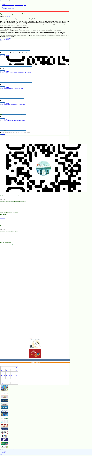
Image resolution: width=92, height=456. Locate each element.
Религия (25, 5)
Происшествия (17, 5)
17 (1, 375)
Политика (7, 5)
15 (14, 372)
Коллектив (12, 8)
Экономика (11, 5)
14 (11, 372)
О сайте (3, 8)
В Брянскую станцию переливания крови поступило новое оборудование (13, 114)
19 (6, 375)
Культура (21, 5)
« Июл (2, 383)
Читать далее (2, 54)
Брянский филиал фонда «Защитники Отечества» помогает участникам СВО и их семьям (16, 82)
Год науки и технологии (20, 6)
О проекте (4, 451)
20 (9, 375)
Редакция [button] (3, 7)
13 (9, 372)
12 (6, 372)
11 (4, 372)
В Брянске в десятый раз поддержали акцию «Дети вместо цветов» (12, 98)
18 (4, 375)
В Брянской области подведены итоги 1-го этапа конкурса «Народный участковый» (15, 50)
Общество (4, 5)
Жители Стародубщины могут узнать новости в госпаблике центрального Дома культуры (16, 66)
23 (16, 375)
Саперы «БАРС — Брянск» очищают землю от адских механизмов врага (13, 130)
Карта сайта (4, 452)
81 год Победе (14, 6)
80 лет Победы (9, 6)
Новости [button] (3, 4)
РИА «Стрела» (8, 38)
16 (16, 372)
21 (11, 375)
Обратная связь (7, 8)
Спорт (14, 5)
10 (1, 372)
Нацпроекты (4, 6)
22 (14, 375)
